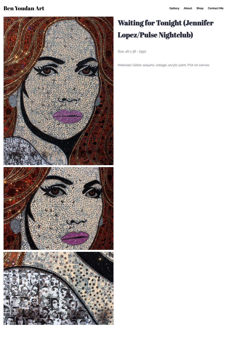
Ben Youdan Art (24, 8)
